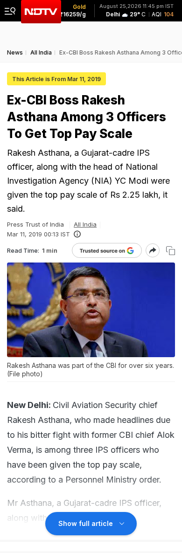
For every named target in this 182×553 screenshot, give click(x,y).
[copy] (170, 250)
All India (85, 224)
